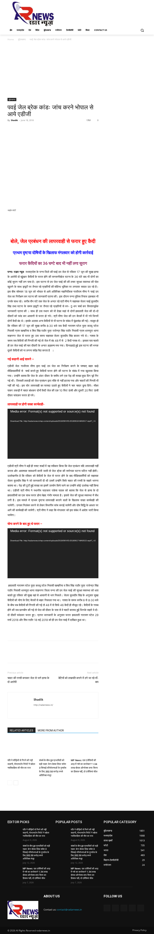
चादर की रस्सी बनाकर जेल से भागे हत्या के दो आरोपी (28, 680)
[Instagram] (132, 908)
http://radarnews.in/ (43, 705)
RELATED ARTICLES (21, 730)
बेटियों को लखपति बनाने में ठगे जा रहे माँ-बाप (78, 680)
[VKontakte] (140, 908)
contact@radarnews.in (69, 909)
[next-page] (16, 782)
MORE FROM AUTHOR (51, 730)
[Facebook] (11, 128)
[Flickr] (124, 908)
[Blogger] (107, 908)
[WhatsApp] (37, 128)
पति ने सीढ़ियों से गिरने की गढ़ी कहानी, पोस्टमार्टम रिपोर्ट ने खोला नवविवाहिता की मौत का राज (21, 764)
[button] (142, 30)
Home (11, 39)
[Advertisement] (102, 13)
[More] (46, 128)
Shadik (14, 120)
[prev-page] (10, 782)
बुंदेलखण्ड (22, 39)
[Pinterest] (28, 128)
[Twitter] (20, 128)
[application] (53, 434)
